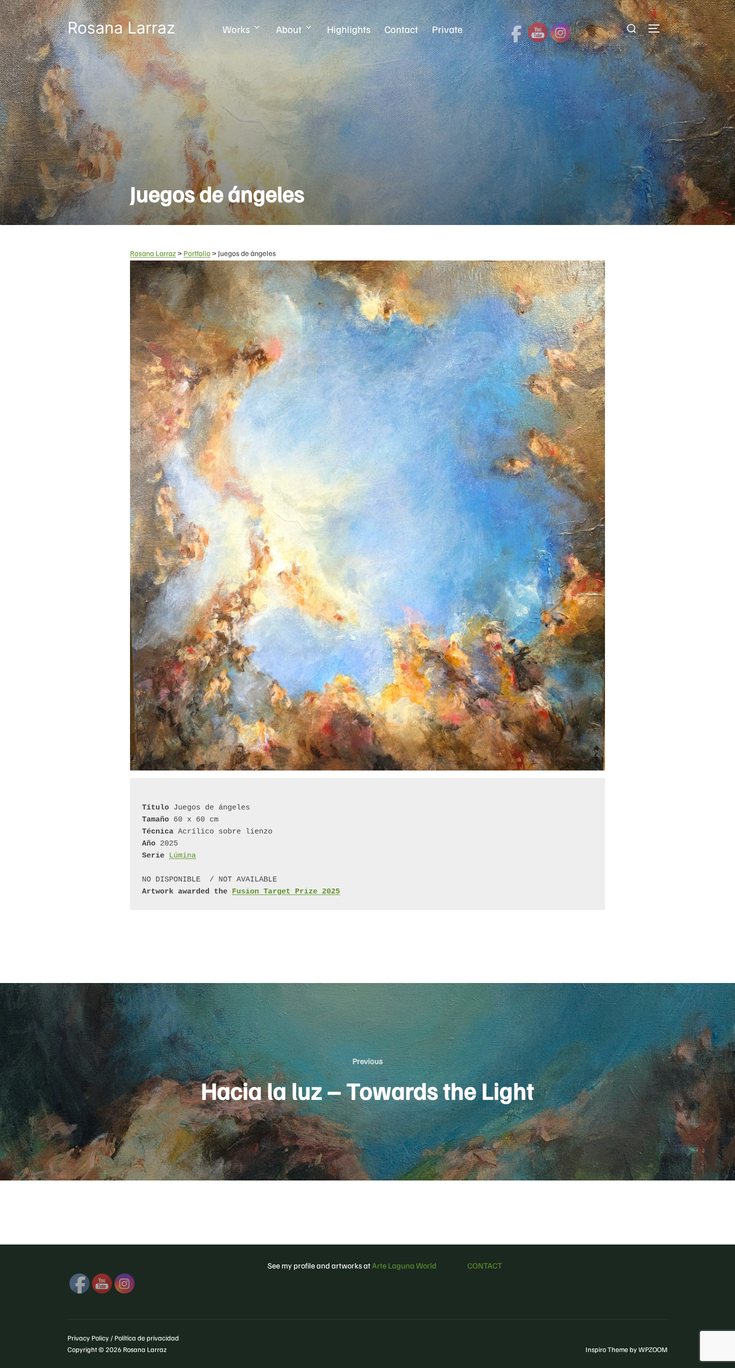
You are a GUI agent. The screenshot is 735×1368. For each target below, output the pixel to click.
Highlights (348, 29)
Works (236, 29)
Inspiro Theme (607, 1349)
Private (447, 29)
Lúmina (182, 856)
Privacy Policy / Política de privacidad (123, 1338)
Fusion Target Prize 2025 (286, 892)
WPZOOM (653, 1349)
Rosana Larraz (121, 28)
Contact (401, 29)
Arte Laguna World (404, 1265)
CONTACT (485, 1265)
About (289, 29)
